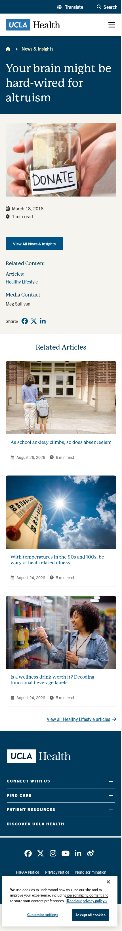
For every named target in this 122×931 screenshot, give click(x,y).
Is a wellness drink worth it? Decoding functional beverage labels (52, 679)
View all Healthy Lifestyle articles (78, 719)
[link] (25, 321)
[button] (70, 7)
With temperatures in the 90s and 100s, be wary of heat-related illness (57, 559)
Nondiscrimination (90, 872)
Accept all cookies (90, 914)
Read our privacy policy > (87, 900)
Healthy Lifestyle (22, 281)
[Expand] (111, 781)
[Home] (8, 48)
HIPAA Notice (27, 872)
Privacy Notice (57, 872)
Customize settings (42, 914)
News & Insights (37, 48)
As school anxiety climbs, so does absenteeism (61, 442)
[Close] (108, 882)
